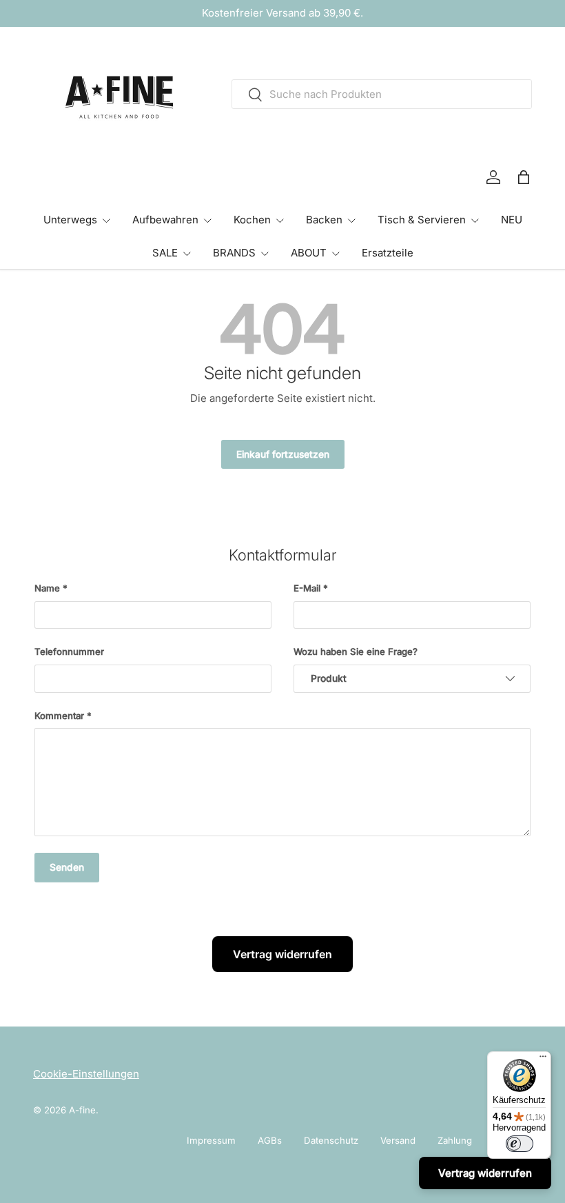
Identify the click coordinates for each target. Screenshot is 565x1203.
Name (47, 588)
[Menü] (543, 1059)
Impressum (211, 1140)
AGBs (270, 1140)
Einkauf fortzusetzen (282, 454)
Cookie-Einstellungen (86, 1073)
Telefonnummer (69, 651)
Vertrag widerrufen (282, 954)
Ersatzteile (387, 252)
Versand (397, 1140)
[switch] (519, 1143)
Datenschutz (331, 1140)
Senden (67, 867)
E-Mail (307, 588)
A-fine (82, 1109)
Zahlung (455, 1140)
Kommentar (59, 715)
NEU (511, 219)
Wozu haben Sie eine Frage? (356, 651)
